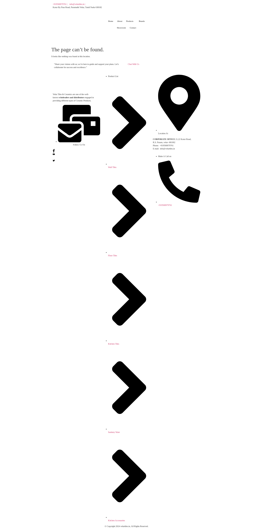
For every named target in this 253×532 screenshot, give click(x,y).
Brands (142, 21)
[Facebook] (164, 4)
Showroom (121, 28)
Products (129, 21)
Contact (133, 28)
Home (110, 21)
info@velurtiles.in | (77, 4)
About (119, 21)
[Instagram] (164, 13)
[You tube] (164, 7)
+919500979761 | (60, 4)
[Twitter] (164, 10)
